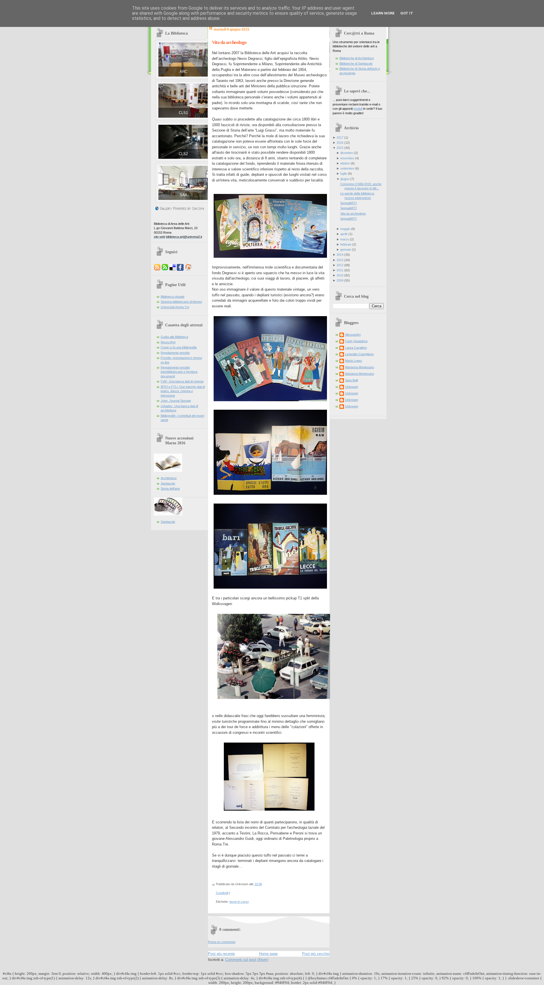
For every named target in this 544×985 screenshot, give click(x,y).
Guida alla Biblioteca (174, 337)
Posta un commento (221, 942)
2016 (340, 142)
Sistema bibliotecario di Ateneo (181, 301)
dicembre (346, 153)
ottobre (345, 163)
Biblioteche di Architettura (356, 58)
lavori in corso (239, 901)
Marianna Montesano (359, 367)
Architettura (169, 478)
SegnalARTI (348, 203)
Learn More (383, 13)
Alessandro (353, 334)
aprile (344, 234)
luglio (343, 173)
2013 (340, 260)
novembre (347, 158)
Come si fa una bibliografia (179, 347)
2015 (340, 147)
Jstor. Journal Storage (176, 400)
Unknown (351, 386)
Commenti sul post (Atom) (246, 959)
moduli (358, 108)
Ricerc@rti (168, 342)
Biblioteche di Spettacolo (356, 63)
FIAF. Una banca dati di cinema (182, 381)
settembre (347, 168)
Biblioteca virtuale (172, 296)
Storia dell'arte (170, 488)
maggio (345, 229)
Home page (268, 954)
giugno (344, 179)
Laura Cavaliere (356, 347)
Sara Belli (351, 380)
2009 (340, 280)
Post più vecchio (316, 954)
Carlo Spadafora (356, 341)
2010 (340, 275)
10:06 (258, 884)
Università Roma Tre (175, 307)
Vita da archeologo (229, 42)
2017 (340, 137)
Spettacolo (168, 483)
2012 (340, 265)
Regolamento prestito (175, 352)
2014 (340, 254)
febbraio (345, 244)
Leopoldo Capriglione (359, 354)
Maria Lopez (353, 360)
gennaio (345, 249)
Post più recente (221, 954)
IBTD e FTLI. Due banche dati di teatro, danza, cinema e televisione (183, 391)
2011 (340, 270)
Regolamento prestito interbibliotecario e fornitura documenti (179, 372)
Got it (406, 13)
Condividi (222, 893)
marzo (344, 239)
